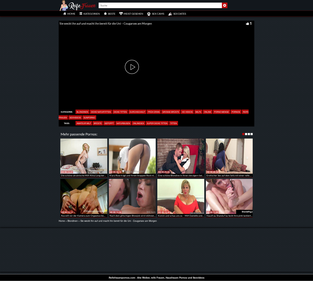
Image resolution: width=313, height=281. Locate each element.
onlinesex (138, 123)
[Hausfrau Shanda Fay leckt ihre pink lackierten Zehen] (229, 196)
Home (62, 220)
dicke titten (120, 111)
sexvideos (75, 117)
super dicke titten (157, 123)
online (207, 111)
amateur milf (84, 123)
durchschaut (137, 111)
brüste (98, 123)
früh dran (154, 111)
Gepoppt (109, 123)
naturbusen (123, 123)
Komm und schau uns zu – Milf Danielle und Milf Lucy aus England (191, 215)
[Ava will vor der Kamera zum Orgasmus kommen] (83, 196)
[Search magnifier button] (224, 5)
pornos (236, 111)
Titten (173, 123)
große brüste (170, 111)
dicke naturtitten (101, 111)
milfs (198, 111)
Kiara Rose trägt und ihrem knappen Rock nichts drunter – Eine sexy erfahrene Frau (152, 175)
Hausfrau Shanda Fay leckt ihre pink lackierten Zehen (233, 215)
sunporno (89, 117)
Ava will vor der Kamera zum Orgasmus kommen (85, 215)
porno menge (221, 111)
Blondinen (82, 111)
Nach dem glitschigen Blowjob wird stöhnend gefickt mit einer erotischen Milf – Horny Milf (156, 215)
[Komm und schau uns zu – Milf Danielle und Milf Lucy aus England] (180, 196)
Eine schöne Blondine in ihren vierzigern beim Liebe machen (188, 175)
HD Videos (187, 111)
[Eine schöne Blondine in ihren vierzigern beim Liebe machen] (180, 156)
